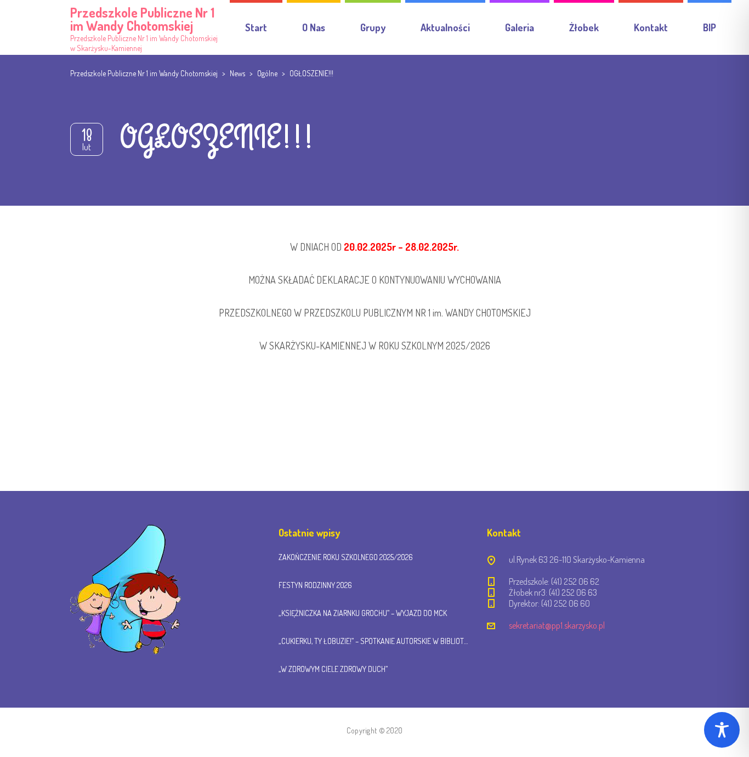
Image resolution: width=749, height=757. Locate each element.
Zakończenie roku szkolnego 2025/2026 (346, 557)
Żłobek (584, 27)
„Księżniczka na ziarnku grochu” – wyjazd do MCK (363, 613)
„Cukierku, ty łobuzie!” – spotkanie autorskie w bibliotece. (374, 641)
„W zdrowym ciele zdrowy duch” (333, 669)
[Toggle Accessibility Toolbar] (722, 730)
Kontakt (651, 27)
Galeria (519, 27)
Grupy (372, 27)
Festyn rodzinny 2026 (315, 585)
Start (256, 27)
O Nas (313, 27)
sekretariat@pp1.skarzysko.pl (557, 625)
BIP (709, 27)
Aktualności (445, 27)
